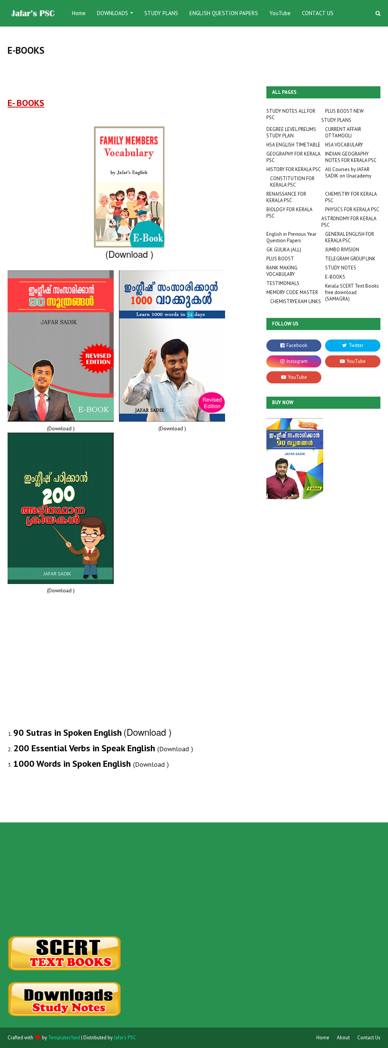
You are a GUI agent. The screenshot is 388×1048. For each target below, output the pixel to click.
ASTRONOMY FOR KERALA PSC (348, 221)
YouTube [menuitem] (280, 13)
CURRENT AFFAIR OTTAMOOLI (343, 132)
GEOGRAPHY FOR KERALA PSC (293, 157)
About (343, 1037)
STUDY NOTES (340, 268)
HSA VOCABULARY (344, 145)
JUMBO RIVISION (342, 249)
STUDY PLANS (336, 120)
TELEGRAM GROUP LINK (350, 258)
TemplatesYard (64, 1037)
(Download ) (129, 253)
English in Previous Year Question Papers (291, 237)
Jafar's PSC (125, 1037)
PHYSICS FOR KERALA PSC (352, 209)
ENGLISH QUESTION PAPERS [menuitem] (223, 13)
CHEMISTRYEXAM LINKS (295, 301)
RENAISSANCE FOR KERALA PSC (286, 197)
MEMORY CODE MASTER (292, 292)
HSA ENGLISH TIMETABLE (293, 145)
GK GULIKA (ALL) (283, 249)
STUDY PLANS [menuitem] (161, 13)
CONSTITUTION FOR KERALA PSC (292, 181)
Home (322, 1037)
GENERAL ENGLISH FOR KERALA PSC (349, 237)
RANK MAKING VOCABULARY (281, 271)
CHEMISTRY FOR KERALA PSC (351, 197)
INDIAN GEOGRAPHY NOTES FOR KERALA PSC (351, 157)
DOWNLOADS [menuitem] (112, 13)
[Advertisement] (66, 879)
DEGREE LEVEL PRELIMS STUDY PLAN (291, 132)
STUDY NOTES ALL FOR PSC (290, 114)
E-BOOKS (335, 277)
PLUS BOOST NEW (344, 111)
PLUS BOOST (280, 258)
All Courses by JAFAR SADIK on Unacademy (348, 172)
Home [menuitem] (79, 13)
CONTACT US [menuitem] (317, 13)
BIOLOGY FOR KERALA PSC (289, 212)
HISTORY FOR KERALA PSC (293, 169)
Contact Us (368, 1037)
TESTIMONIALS (282, 283)
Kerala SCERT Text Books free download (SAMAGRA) (352, 292)
